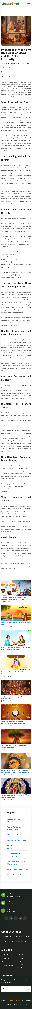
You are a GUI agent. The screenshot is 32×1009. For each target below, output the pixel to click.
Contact (21, 968)
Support (26, 1004)
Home (4, 63)
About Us (6, 958)
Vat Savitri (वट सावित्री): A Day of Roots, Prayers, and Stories (14, 747)
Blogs (5, 962)
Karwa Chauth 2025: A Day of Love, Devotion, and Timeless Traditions (13, 722)
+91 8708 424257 (12, 912)
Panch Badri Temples (15, 854)
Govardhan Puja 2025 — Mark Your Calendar (13, 673)
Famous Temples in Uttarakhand (14, 820)
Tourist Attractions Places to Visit (14, 828)
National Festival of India (16, 840)
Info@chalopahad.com (14, 904)
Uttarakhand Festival (15, 835)
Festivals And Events (14, 63)
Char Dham (22, 955)
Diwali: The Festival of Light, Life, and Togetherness (14, 698)
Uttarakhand (7, 955)
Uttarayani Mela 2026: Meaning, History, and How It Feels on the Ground (15, 599)
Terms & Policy (12, 1004)
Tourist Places (23, 958)
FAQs (20, 1004)
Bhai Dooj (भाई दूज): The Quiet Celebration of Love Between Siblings (15, 648)
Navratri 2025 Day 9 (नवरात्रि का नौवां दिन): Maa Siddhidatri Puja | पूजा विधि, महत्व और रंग (15, 771)
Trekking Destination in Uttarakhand (16, 862)
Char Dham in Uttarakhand (12, 847)
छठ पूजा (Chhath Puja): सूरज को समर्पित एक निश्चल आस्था (15, 623)
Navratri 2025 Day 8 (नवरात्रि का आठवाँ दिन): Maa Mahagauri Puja (15, 796)
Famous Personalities (15, 875)
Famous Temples (8, 965)
